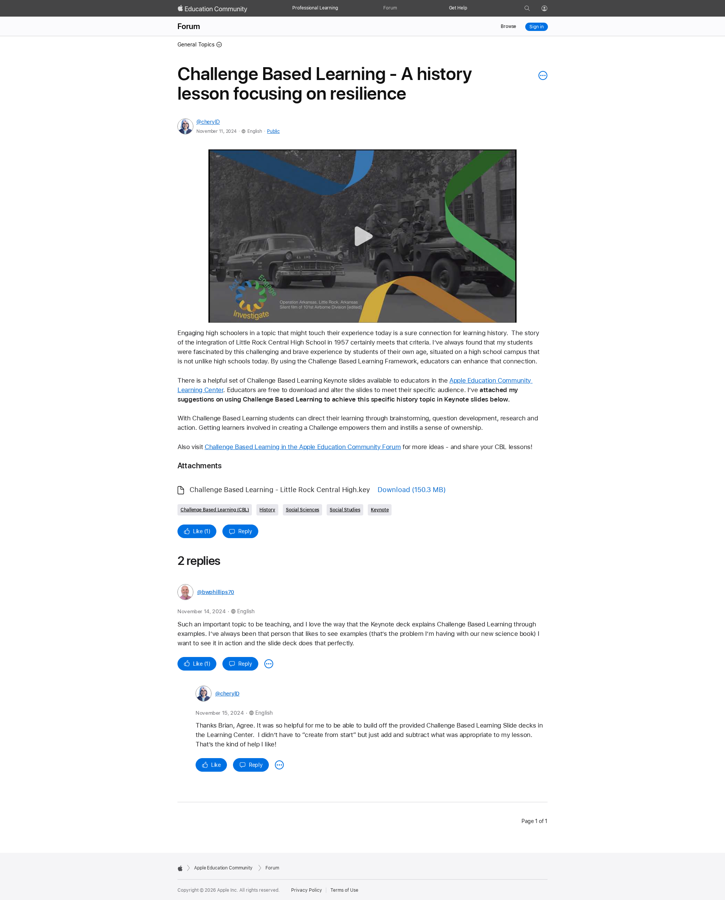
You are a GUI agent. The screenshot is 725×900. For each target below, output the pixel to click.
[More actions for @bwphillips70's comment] (268, 663)
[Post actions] (541, 75)
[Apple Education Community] (212, 9)
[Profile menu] (550, 8)
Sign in (536, 26)
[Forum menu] (401, 8)
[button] (363, 236)
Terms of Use (344, 890)
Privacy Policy (306, 890)
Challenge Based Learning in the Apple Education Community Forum (303, 447)
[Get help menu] (471, 8)
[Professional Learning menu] (342, 8)
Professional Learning (315, 8)
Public (273, 131)
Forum (389, 8)
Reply (245, 531)
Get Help (458, 8)
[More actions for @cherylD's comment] (279, 764)
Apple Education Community (223, 868)
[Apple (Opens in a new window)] (180, 868)
